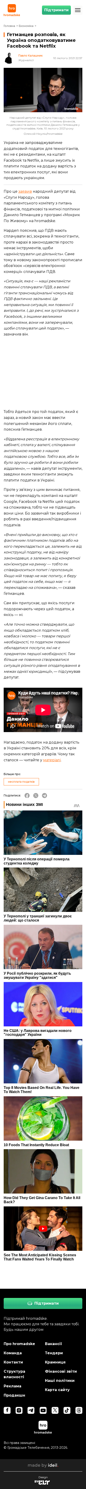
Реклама (12, 1386)
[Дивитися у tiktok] (67, 1410)
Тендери (54, 1353)
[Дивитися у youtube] (43, 1410)
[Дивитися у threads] (78, 1410)
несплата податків (21, 781)
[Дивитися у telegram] (31, 1410)
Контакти (13, 1362)
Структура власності (14, 1374)
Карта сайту (57, 1390)
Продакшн (14, 1395)
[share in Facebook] (27, 795)
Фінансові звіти (61, 1371)
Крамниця (55, 1362)
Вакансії (53, 1344)
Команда (13, 1353)
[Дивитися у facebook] (7, 1410)
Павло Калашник (30, 55)
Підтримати (56, 10)
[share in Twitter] (35, 795)
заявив (25, 191)
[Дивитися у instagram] (19, 1410)
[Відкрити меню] (77, 10)
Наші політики (60, 1380)
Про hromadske (19, 1344)
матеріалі (52, 760)
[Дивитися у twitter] (55, 1410)
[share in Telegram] (44, 795)
